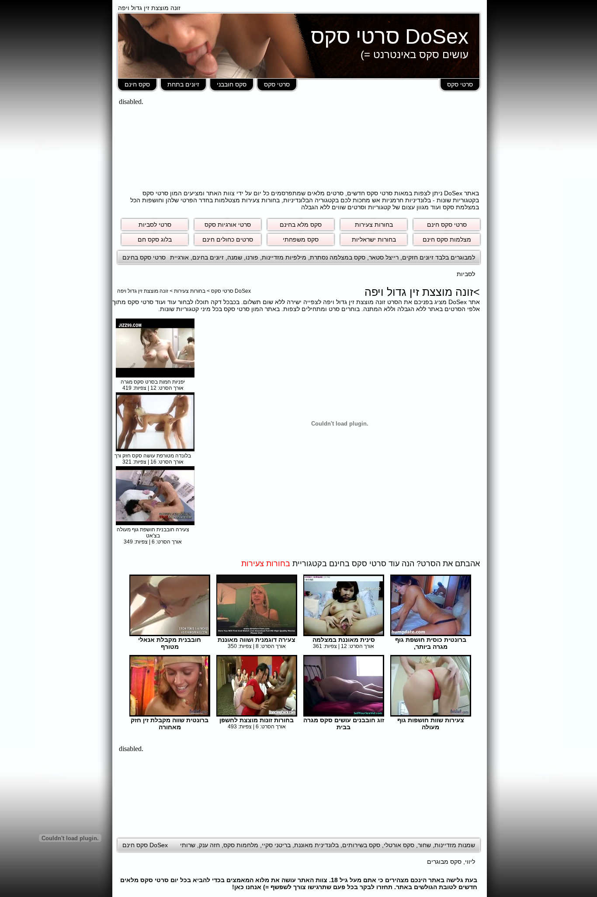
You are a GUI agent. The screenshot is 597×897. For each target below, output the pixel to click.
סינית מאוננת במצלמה (343, 639)
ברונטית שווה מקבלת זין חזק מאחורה (169, 724)
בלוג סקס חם (155, 239)
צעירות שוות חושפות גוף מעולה (430, 724)
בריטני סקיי (276, 845)
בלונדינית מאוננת (316, 845)
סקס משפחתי (301, 239)
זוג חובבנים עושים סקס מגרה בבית (343, 724)
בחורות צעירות (374, 224)
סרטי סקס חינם (447, 224)
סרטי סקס (460, 84)
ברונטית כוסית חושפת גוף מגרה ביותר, (430, 643)
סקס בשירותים (361, 845)
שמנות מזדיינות (454, 845)
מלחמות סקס (240, 845)
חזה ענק (209, 845)
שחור (424, 845)
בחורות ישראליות (374, 239)
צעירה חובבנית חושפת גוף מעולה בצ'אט (153, 532)
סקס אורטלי (399, 845)
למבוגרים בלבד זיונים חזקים (438, 257)
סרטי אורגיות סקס (228, 224)
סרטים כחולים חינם (227, 239)
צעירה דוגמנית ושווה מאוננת (256, 639)
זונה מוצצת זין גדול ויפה (142, 291)
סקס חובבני (231, 84)
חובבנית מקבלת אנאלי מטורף (169, 643)
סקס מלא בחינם (301, 224)
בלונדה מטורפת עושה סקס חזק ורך (153, 456)
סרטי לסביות (155, 224)
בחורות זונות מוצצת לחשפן (256, 720)
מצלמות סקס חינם (447, 239)
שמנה (234, 257)
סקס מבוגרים (444, 861)
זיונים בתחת (183, 84)
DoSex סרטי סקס (390, 36)
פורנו (252, 257)
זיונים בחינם (208, 257)
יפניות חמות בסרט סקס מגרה (153, 382)
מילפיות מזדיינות (284, 257)
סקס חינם (137, 84)
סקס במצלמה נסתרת (337, 257)
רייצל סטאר (384, 257)
